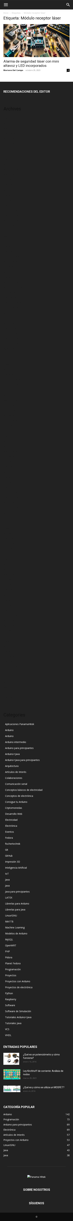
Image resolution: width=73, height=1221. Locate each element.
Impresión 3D (12, 861)
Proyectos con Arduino (17, 981)
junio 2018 (9, 318)
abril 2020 (8, 271)
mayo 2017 (9, 364)
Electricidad (11, 819)
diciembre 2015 (11, 430)
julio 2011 (8, 692)
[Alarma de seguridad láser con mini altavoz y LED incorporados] (36, 40)
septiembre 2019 (12, 287)
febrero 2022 (10, 225)
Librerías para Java (15, 909)
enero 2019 (9, 297)
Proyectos (10, 975)
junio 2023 (9, 179)
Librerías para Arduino (17, 903)
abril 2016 (8, 415)
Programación (13, 969)
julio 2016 (8, 405)
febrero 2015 (10, 482)
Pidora (8, 957)
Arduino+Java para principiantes (22, 760)
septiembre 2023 (12, 169)
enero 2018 (9, 328)
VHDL (8, 1035)
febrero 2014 (10, 543)
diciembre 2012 (11, 615)
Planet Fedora (13, 963)
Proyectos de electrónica (18, 987)
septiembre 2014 (12, 507)
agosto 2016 (10, 400)
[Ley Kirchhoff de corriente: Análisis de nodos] (11, 1074)
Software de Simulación (18, 1011)
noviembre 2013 (12, 559)
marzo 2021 (10, 246)
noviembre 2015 (12, 436)
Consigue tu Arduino (16, 801)
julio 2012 (8, 630)
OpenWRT (10, 945)
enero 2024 (9, 148)
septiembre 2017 (12, 343)
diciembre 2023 (11, 154)
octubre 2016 (10, 389)
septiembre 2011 (12, 682)
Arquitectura (12, 766)
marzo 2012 (10, 651)
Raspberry (10, 999)
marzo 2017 (10, 374)
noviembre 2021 (12, 230)
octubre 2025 (10, 123)
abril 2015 (8, 471)
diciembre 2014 (11, 492)
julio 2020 (8, 266)
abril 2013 (8, 594)
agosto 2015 (10, 451)
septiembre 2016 (12, 395)
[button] (5, 4)
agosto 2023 (10, 174)
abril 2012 (8, 646)
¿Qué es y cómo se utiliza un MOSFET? (43, 1087)
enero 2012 (9, 661)
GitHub (9, 855)
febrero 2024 (10, 143)
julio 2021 (8, 241)
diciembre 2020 (11, 256)
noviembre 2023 (12, 159)
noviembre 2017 (12, 338)
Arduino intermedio (15, 742)
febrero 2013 (10, 605)
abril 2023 (8, 189)
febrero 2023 (10, 200)
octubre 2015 (10, 441)
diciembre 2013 (11, 553)
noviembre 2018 (12, 302)
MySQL (9, 939)
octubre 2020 (10, 261)
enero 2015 (9, 487)
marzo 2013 (10, 600)
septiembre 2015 (12, 446)
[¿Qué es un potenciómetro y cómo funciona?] (11, 1059)
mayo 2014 (9, 528)
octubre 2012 (10, 620)
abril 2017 (8, 369)
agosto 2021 (10, 236)
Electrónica (11, 825)
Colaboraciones (13, 778)
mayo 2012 (9, 641)
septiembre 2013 (12, 569)
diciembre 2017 (11, 333)
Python (9, 993)
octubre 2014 (10, 502)
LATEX (8, 897)
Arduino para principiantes (19, 748)
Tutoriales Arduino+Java (18, 1017)
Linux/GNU (11, 915)
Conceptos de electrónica (19, 795)
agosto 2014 (10, 512)
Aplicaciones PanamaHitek (19, 724)
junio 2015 (9, 461)
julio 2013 (8, 579)
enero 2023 (9, 205)
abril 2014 (8, 533)
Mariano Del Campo (13, 70)
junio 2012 (9, 636)
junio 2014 (9, 523)
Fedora (9, 837)
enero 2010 (9, 697)
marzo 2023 (10, 195)
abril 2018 (8, 323)
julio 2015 (8, 456)
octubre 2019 (10, 282)
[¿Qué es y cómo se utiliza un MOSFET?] (11, 1089)
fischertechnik (12, 843)
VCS (7, 1029)
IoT (7, 873)
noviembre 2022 (12, 215)
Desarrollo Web (13, 813)
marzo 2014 (10, 538)
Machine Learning (15, 927)
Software (10, 1005)
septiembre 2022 (12, 220)
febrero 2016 (10, 420)
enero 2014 (9, 548)
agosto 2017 (10, 348)
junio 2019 (9, 292)
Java (7, 879)
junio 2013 (9, 584)
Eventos (9, 831)
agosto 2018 (10, 312)
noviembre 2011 (12, 671)
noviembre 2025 (12, 118)
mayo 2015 (9, 466)
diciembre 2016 (11, 379)
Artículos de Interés (15, 772)
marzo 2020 (10, 277)
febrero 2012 (10, 656)
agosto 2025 (10, 128)
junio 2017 (9, 359)
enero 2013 (9, 610)
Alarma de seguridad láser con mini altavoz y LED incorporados (31, 63)
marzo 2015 (10, 477)
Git (6, 849)
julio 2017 (8, 353)
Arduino (9, 730)
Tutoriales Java (13, 1023)
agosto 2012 (10, 625)
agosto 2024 (10, 138)
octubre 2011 (10, 677)
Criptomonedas (13, 807)
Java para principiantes (17, 891)
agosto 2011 (10, 687)
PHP (7, 951)
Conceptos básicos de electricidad (23, 789)
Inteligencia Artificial (16, 867)
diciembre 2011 (11, 666)
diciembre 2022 (11, 210)
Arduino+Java (12, 754)
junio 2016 (9, 410)
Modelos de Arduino (16, 933)
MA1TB (9, 921)
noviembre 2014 (12, 497)
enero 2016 (9, 425)
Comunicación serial (16, 784)
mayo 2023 (9, 184)
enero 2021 (9, 251)
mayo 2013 (9, 589)
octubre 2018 (10, 307)
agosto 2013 (10, 574)
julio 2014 (8, 518)
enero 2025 (9, 133)
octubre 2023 (10, 164)
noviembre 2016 (12, 384)
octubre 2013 (10, 564)
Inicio (5, 12)
